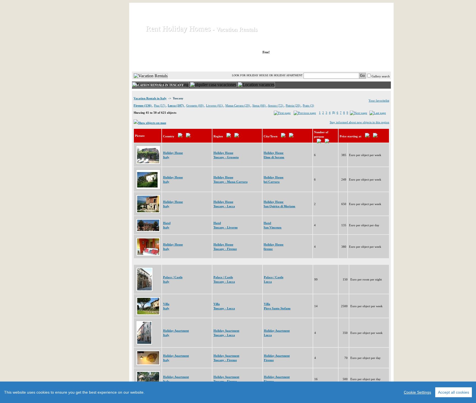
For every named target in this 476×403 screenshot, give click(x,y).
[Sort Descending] (188, 136)
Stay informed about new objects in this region (359, 122)
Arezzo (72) (276, 105)
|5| (333, 112)
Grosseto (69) (195, 105)
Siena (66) (259, 105)
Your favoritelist (379, 100)
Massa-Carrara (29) (238, 105)
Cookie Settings (417, 392)
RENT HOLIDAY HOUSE (199, 63)
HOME (151, 63)
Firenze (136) (143, 105)
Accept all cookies (453, 392)
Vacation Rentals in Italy (150, 98)
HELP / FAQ (376, 63)
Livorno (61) (215, 105)
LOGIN (342, 63)
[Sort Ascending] (180, 136)
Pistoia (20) (293, 105)
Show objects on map (152, 122)
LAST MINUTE (306, 63)
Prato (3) (308, 105)
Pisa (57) (160, 105)
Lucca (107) (176, 105)
